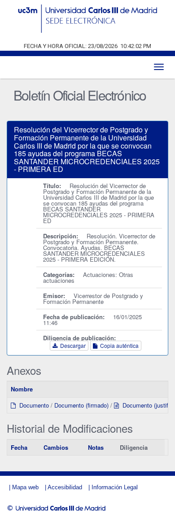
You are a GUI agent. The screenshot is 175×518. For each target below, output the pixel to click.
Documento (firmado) (81, 405)
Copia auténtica (118, 345)
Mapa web (25, 487)
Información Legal (115, 487)
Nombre (22, 389)
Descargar (71, 345)
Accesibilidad (65, 487)
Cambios (56, 447)
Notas (96, 447)
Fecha (19, 447)
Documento (32, 405)
